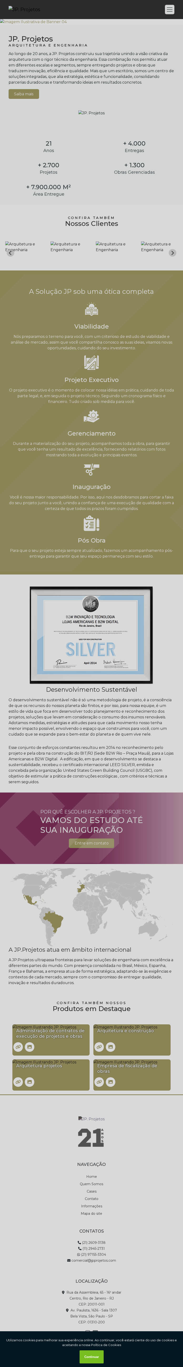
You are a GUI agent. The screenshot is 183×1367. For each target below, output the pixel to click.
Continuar (91, 1357)
